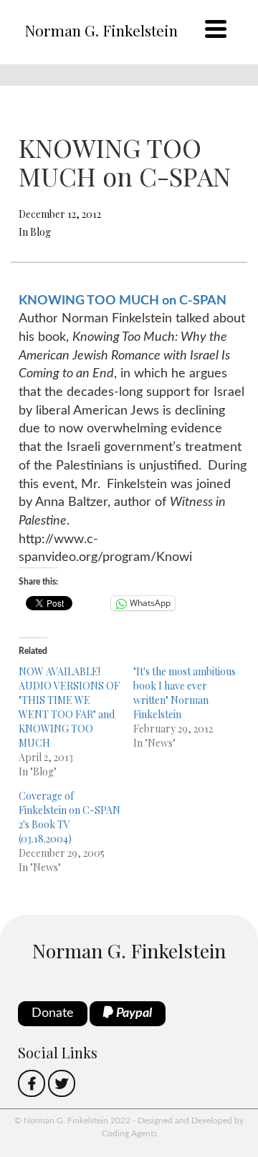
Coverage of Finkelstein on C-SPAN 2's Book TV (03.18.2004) (69, 817)
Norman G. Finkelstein (101, 30)
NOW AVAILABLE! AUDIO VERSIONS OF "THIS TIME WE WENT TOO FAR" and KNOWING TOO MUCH (69, 707)
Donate (53, 1013)
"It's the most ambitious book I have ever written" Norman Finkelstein (184, 693)
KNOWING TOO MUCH (89, 300)
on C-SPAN (192, 300)
